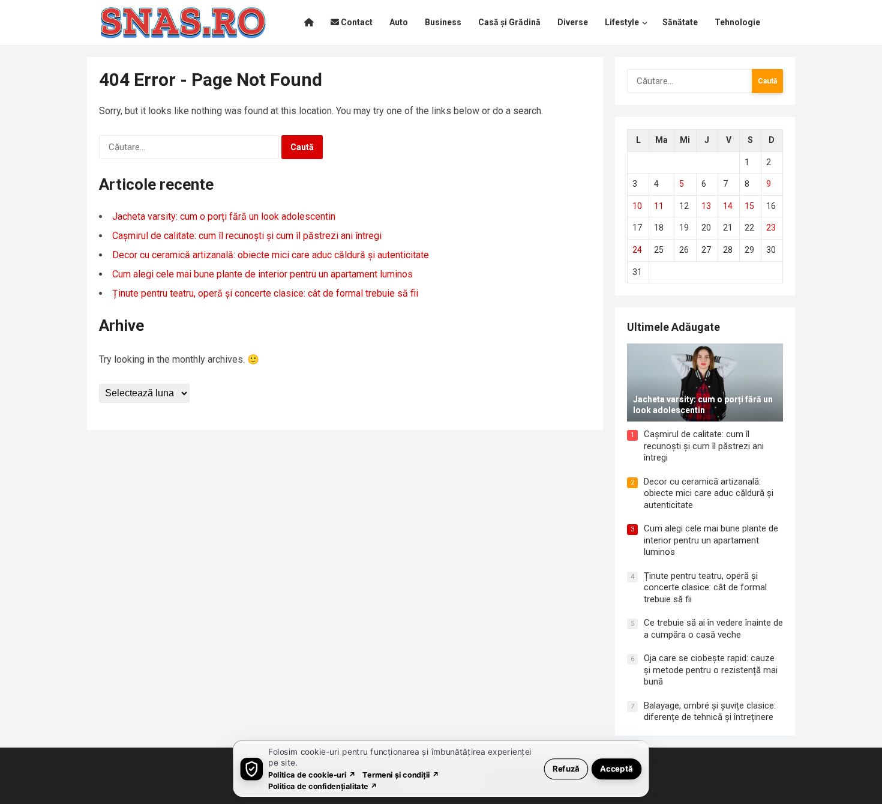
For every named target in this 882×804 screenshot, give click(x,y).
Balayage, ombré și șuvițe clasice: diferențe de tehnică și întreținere (710, 711)
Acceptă (616, 768)
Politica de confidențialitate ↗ (323, 785)
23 (771, 227)
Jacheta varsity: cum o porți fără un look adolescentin (223, 216)
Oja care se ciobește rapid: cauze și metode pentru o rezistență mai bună (711, 670)
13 (706, 206)
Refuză (566, 768)
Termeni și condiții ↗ (400, 774)
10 (637, 206)
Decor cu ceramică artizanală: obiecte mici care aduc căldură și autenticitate (270, 255)
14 (728, 206)
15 (749, 206)
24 (637, 250)
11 (659, 206)
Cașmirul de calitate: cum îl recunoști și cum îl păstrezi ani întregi (247, 235)
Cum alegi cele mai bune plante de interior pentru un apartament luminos (262, 274)
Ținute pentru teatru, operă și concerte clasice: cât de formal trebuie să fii (265, 293)
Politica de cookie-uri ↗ (312, 774)
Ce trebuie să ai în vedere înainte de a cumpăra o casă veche (713, 628)
